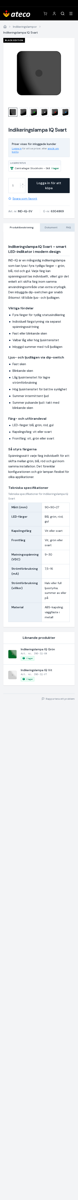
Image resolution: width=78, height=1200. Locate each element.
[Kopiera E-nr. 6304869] (66, 211)
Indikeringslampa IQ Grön (38, 649)
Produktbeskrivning (21, 227)
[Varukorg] (45, 13)
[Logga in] (54, 13)
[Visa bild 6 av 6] (65, 112)
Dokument (51, 227)
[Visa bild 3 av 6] (33, 112)
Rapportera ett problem (60, 699)
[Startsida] (5, 26)
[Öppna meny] (71, 13)
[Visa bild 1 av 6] (12, 112)
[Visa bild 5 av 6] (54, 112)
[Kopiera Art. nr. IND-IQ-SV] (35, 211)
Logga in (17, 148)
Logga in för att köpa (49, 185)
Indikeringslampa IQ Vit (36, 670)
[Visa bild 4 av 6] (44, 112)
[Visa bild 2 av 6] (23, 112)
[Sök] (62, 13)
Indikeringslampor (25, 27)
